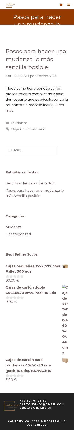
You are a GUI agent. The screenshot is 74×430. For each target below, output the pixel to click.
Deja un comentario (28, 129)
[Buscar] (62, 150)
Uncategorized (18, 234)
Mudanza (19, 123)
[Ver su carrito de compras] (61, 4)
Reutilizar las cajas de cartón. (30, 183)
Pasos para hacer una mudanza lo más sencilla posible (36, 59)
